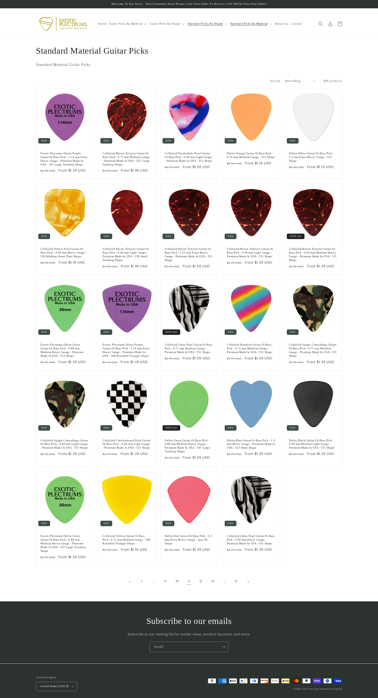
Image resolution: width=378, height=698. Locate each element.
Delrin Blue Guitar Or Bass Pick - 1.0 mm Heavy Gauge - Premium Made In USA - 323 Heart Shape (251, 444)
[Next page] (248, 581)
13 (212, 581)
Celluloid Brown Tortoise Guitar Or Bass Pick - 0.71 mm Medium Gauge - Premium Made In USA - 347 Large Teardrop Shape (126, 159)
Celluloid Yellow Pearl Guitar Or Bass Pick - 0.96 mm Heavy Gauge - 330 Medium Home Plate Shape (63, 252)
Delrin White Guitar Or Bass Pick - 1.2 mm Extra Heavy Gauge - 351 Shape (311, 157)
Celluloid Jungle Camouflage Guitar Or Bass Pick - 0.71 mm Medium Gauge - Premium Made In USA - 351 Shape (313, 350)
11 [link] (189, 581)
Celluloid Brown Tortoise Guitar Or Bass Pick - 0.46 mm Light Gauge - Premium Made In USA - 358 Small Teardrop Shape (126, 254)
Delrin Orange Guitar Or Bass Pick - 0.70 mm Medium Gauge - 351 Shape (251, 155)
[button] (128, 24)
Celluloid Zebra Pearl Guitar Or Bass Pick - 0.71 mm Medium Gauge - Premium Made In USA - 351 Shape (189, 348)
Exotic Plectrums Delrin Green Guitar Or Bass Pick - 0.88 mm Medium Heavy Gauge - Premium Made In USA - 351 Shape (62, 350)
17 (236, 581)
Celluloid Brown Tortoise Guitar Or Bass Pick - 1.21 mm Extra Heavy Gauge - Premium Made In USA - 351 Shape (189, 254)
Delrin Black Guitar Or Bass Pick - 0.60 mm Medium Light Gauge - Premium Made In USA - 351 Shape (312, 444)
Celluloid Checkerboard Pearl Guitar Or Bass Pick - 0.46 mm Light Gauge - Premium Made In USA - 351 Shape (126, 444)
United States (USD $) (54, 686)
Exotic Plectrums (310, 689)
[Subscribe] (223, 647)
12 (201, 581)
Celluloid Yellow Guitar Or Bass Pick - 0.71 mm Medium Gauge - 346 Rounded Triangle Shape (126, 539)
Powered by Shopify (331, 689)
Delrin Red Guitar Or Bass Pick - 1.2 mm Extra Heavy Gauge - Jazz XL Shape (188, 539)
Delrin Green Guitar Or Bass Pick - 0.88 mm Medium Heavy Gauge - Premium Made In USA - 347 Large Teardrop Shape (187, 446)
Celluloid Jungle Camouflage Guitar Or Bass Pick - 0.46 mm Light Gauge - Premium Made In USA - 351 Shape (64, 444)
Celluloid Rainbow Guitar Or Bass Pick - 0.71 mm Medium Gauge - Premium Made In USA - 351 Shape (250, 348)
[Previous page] (130, 581)
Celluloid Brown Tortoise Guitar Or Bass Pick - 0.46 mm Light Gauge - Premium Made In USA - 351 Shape (250, 252)
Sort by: (275, 81)
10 (177, 581)
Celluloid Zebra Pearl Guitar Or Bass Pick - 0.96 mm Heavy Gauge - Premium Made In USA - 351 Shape (251, 539)
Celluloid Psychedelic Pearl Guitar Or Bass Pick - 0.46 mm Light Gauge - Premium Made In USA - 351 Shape (188, 157)
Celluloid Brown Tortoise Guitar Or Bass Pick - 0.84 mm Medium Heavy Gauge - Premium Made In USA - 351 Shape (313, 254)
